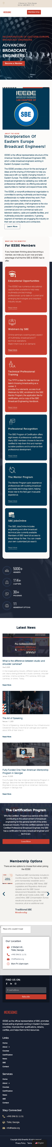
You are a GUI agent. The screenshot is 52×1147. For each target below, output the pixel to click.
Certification (8, 1055)
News (5, 1059)
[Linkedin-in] (11, 984)
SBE (4, 1063)
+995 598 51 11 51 (18, 954)
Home (5, 1043)
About (5, 1047)
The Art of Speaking (12, 718)
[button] (3, 893)
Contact (6, 1067)
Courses (6, 1051)
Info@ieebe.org (17, 959)
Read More (12, 308)
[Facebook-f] (7, 984)
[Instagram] (15, 984)
